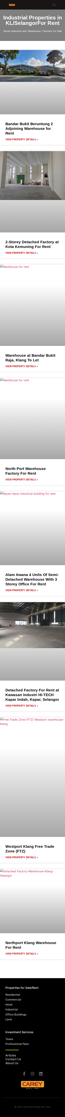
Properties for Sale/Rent (21, 988)
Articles (10, 1055)
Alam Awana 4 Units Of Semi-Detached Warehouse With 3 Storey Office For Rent (32, 579)
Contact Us (13, 1059)
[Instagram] (32, 1074)
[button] (54, 5)
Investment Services (19, 1032)
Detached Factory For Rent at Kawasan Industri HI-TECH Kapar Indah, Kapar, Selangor (32, 695)
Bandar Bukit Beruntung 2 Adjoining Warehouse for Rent (29, 128)
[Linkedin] (41, 1074)
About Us (11, 1063)
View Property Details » (21, 139)
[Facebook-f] (24, 1074)
